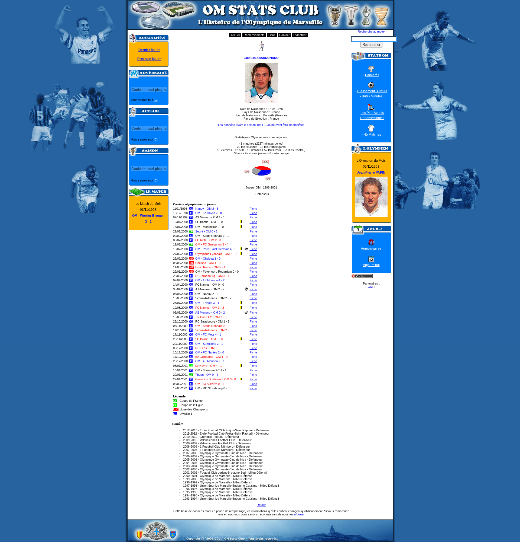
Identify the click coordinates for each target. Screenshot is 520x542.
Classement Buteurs (372, 91)
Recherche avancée (371, 31)
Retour (261, 504)
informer (299, 514)
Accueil (235, 35)
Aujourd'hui (371, 265)
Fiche (253, 208)
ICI (156, 99)
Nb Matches (372, 134)
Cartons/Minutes (372, 118)
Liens (271, 35)
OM (370, 286)
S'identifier (300, 35)
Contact (284, 35)
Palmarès (372, 75)
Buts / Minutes (372, 96)
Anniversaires (371, 248)
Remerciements (254, 35)
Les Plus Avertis (372, 113)
